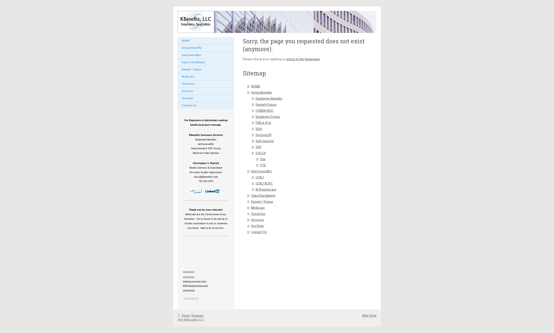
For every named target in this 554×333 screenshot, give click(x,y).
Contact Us (259, 232)
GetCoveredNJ (261, 171)
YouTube (257, 226)
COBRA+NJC (265, 111)
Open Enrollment (263, 195)
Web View (369, 316)
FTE (263, 165)
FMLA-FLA (263, 123)
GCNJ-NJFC (264, 183)
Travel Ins (258, 214)
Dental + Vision (262, 202)
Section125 (263, 135)
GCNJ (260, 177)
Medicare (258, 208)
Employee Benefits (269, 98)
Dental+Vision (266, 104)
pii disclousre (188, 277)
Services (257, 220)
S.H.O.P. (261, 153)
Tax (262, 159)
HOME (255, 86)
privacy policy (189, 272)
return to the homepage (303, 59)
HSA (259, 129)
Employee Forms (268, 117)
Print (185, 316)
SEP (258, 147)
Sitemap (197, 316)
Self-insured (265, 141)
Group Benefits (261, 92)
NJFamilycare (266, 189)
